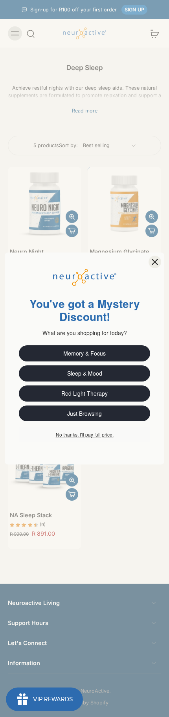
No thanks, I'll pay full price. (85, 434)
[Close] (154, 262)
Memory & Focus (84, 353)
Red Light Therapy (84, 393)
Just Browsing (84, 413)
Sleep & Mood (84, 373)
